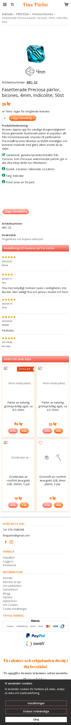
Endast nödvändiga (36, 711)
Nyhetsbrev (10, 601)
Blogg (6, 593)
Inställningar (36, 703)
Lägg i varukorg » (22, 118)
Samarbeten (10, 589)
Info (13, 431)
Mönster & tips (12, 582)
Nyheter (8, 597)
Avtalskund (9, 565)
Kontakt (7, 578)
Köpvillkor (9, 557)
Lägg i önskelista (16, 211)
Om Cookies (10, 605)
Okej (36, 719)
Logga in (8, 561)
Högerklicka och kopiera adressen (22, 239)
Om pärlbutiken (12, 585)
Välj (24, 431)
